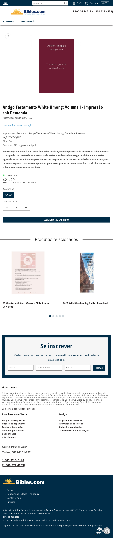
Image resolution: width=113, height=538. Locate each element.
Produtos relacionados (56, 239)
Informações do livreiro (71, 423)
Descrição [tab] (9, 125)
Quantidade (10, 201)
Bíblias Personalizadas (70, 427)
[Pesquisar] (65, 3)
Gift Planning (9, 437)
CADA (9, 195)
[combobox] (50, 3)
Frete (6, 182)
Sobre (10, 490)
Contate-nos (14, 497)
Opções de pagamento (14, 423)
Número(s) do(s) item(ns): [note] (17, 117)
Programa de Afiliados (70, 420)
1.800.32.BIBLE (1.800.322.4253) (93, 11)
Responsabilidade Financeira (23, 493)
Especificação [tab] (25, 125)
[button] (91, 3)
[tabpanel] (56, 150)
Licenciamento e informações (74, 430)
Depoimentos (9, 433)
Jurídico (11, 501)
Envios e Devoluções (13, 427)
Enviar (99, 367)
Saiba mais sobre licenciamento (18, 408)
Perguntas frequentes (13, 420)
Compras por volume (13, 430)
